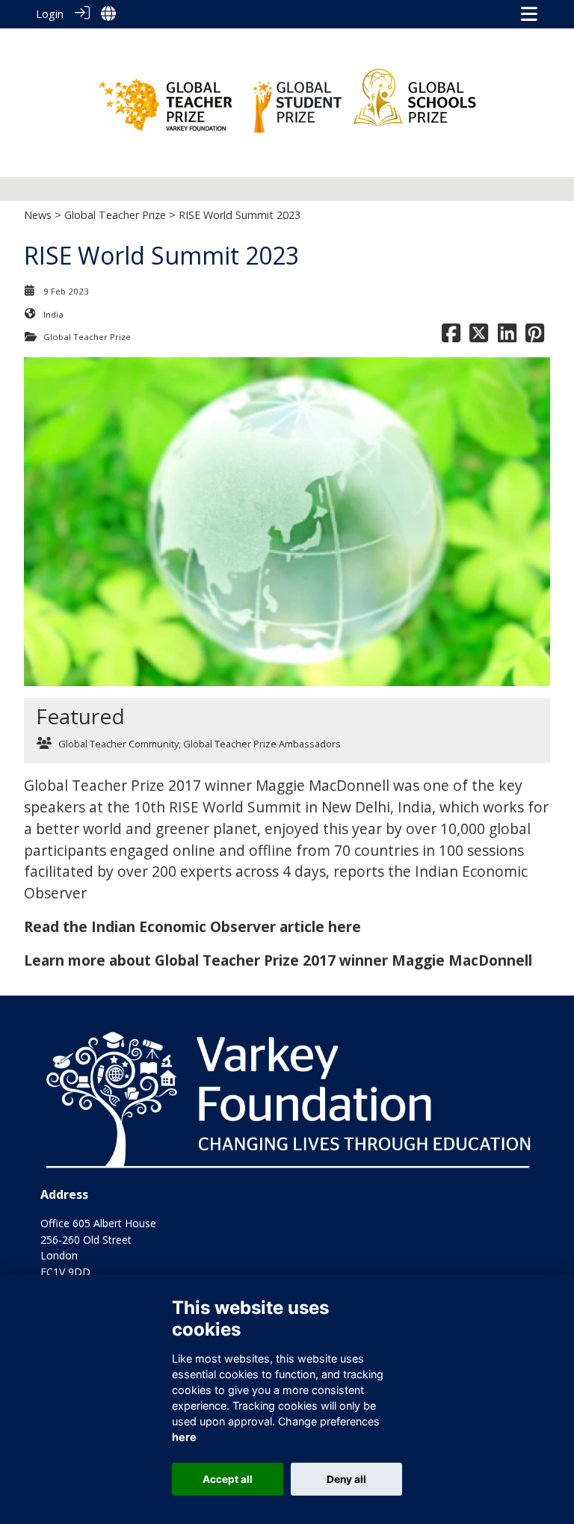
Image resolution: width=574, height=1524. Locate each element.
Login (50, 14)
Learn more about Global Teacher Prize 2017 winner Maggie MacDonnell (278, 960)
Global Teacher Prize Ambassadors (262, 743)
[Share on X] (478, 337)
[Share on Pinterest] (534, 337)
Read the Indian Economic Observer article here (192, 926)
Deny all (346, 1479)
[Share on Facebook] (451, 337)
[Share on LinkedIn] (507, 337)
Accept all (228, 1479)
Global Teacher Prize (115, 215)
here (184, 1437)
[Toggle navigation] (529, 14)
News (38, 215)
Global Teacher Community (118, 743)
